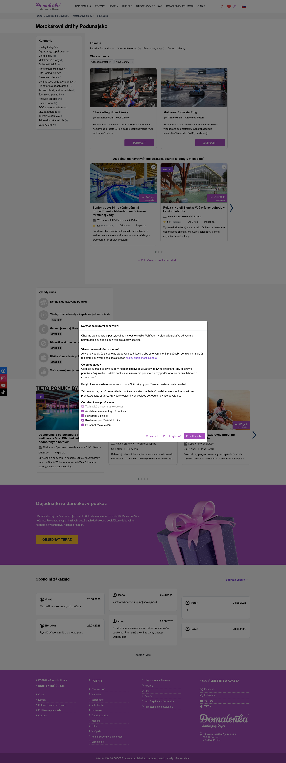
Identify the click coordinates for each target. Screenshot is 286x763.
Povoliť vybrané (172, 436)
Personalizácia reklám (98, 425)
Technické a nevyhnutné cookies (104, 406)
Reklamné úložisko (96, 416)
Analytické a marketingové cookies (105, 411)
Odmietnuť (152, 436)
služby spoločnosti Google (141, 358)
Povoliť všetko (194, 436)
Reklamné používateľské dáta (102, 420)
